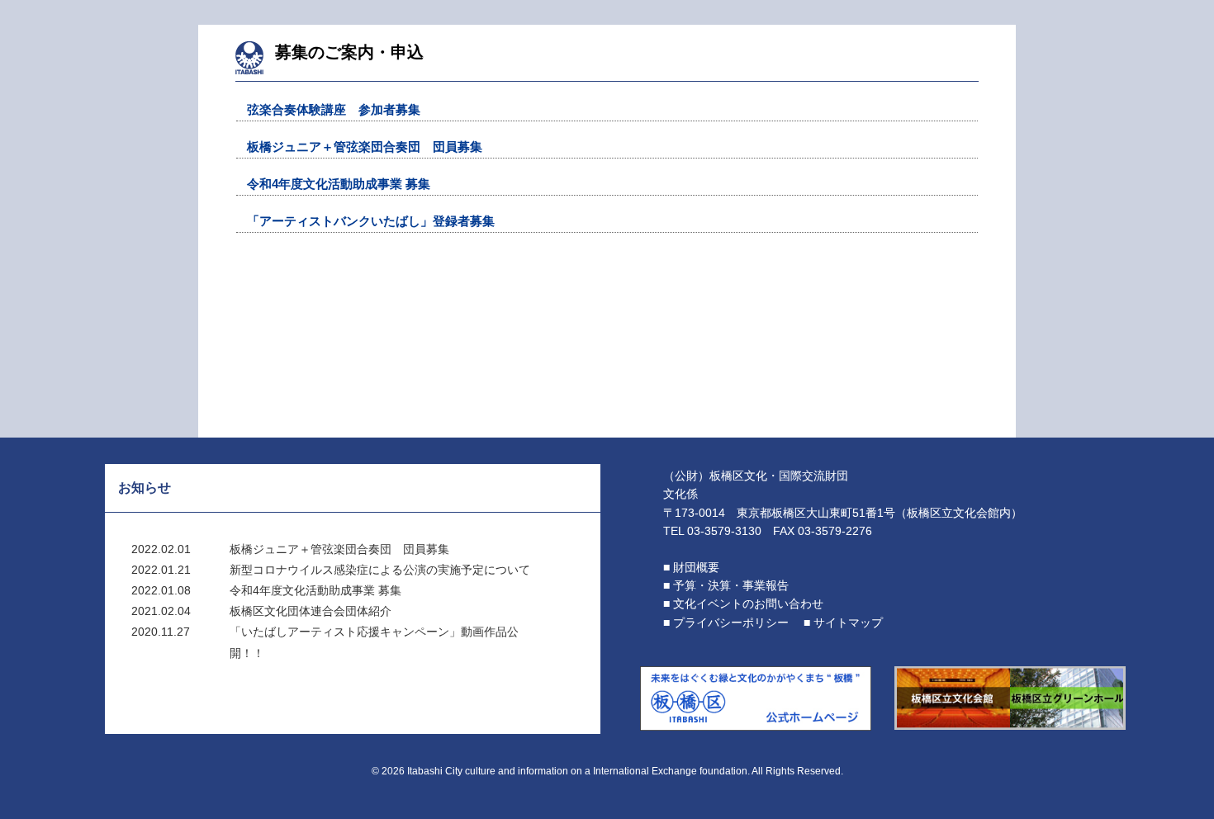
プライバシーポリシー (731, 622)
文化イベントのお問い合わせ (748, 603)
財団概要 (696, 567)
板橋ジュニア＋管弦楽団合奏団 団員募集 (364, 147)
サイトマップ (848, 622)
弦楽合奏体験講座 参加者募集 (333, 109)
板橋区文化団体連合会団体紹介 (310, 611)
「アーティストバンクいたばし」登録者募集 (371, 221)
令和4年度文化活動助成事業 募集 (338, 184)
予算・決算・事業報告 (731, 585)
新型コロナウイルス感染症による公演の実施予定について (380, 569)
